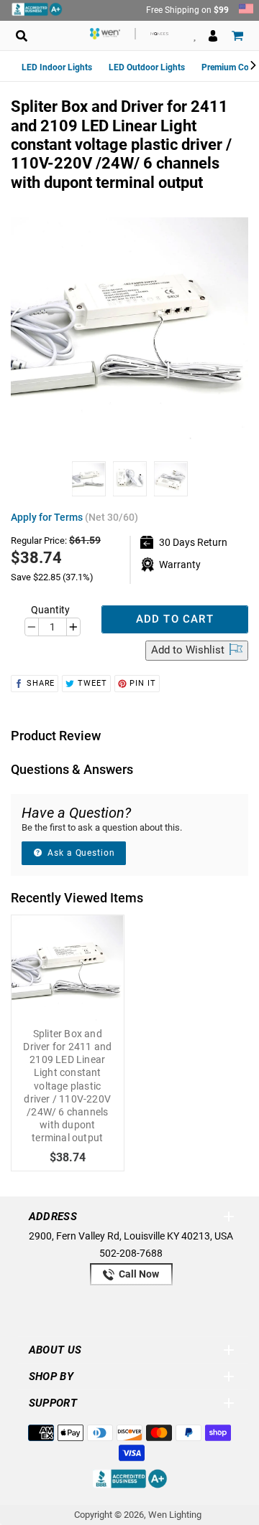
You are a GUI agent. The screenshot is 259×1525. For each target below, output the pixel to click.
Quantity (50, 609)
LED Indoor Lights (57, 67)
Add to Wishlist (189, 649)
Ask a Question (80, 853)
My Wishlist (194, 35)
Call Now (138, 1274)
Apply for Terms (74, 517)
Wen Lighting (174, 1514)
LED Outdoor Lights (147, 67)
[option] (89, 482)
